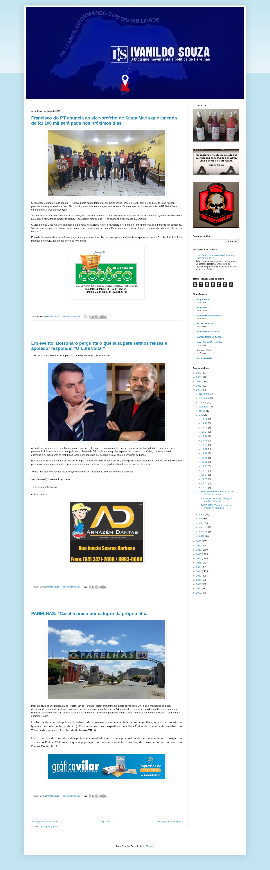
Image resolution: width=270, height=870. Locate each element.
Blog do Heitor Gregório (209, 315)
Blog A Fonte (203, 299)
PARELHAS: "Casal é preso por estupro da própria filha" (90, 613)
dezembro (204, 394)
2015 (199, 567)
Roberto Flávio (204, 350)
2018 (199, 554)
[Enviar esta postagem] (85, 317)
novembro (204, 398)
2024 (199, 381)
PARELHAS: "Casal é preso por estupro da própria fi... (216, 506)
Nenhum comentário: (71, 317)
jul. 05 (204, 479)
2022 (199, 390)
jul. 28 (204, 427)
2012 (199, 580)
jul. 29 (204, 423)
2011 (199, 584)
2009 (199, 593)
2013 (199, 575)
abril (201, 523)
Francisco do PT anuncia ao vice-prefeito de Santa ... (217, 492)
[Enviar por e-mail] (91, 317)
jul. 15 (204, 457)
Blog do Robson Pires (208, 331)
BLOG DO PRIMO (206, 323)
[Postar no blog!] (95, 317)
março (202, 527)
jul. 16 (204, 453)
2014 (199, 571)
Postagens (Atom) (49, 826)
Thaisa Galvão (204, 358)
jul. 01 (204, 487)
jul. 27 (204, 432)
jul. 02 (204, 483)
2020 (199, 545)
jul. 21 (204, 444)
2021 (199, 541)
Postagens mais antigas (169, 821)
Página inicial (107, 821)
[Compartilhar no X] (98, 317)
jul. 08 (204, 470)
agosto (202, 411)
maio (201, 518)
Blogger (150, 846)
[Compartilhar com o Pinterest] (105, 317)
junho (202, 514)
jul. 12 (204, 462)
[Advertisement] (107, 330)
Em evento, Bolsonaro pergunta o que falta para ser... (217, 499)
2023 (199, 386)
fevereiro (203, 531)
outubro (203, 402)
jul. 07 (204, 475)
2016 (199, 562)
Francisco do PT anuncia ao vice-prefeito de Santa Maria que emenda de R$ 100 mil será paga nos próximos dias (104, 120)
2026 (199, 373)
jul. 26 (204, 436)
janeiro (202, 536)
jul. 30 (204, 419)
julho (201, 415)
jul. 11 (204, 466)
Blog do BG (202, 307)
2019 (199, 550)
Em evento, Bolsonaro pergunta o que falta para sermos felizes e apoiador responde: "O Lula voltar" (99, 346)
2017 (199, 558)
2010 (199, 588)
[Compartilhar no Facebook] (102, 317)
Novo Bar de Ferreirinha (209, 342)
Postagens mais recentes (44, 821)
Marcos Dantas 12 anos (209, 337)
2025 (199, 377)
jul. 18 (204, 449)
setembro (204, 406)
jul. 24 (204, 440)
